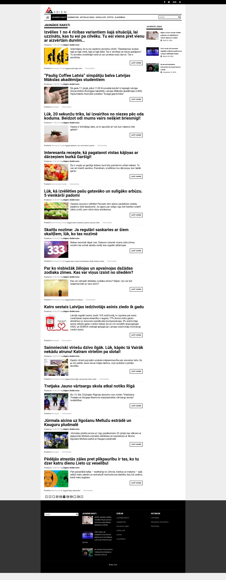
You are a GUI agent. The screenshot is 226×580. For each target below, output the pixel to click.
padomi (92, 145)
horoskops (79, 300)
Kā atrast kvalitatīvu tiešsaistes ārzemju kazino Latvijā (171, 67)
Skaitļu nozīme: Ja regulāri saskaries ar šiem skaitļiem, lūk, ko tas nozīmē (86, 231)
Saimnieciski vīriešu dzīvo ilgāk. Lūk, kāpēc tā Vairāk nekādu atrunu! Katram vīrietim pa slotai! (93, 349)
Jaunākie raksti (59, 17)
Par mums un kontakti (159, 522)
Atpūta (110, 17)
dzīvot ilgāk (74, 379)
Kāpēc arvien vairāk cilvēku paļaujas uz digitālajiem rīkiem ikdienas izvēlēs (171, 35)
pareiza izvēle (94, 223)
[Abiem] (47, 17)
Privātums (155, 526)
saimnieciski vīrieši (85, 379)
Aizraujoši (101, 17)
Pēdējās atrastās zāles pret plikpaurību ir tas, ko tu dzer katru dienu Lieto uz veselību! (91, 461)
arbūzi (74, 223)
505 (71, 497)
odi (78, 145)
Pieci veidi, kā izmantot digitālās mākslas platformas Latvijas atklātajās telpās (171, 51)
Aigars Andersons (71, 45)
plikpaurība (76, 490)
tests (80, 68)
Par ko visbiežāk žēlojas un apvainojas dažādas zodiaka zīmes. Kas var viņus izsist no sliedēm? (88, 270)
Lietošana (155, 518)
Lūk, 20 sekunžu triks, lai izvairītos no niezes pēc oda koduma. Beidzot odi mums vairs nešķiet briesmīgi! (94, 116)
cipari (72, 261)
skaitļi (91, 261)
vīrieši (94, 379)
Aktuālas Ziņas (87, 17)
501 (57, 497)
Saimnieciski (73, 17)
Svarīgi (62, 68)
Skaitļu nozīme (99, 261)
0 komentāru (90, 68)
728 (78, 497)
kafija (70, 490)
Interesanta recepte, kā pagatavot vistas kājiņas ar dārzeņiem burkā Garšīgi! (91, 154)
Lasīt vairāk (136, 63)
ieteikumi (74, 145)
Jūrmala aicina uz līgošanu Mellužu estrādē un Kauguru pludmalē (87, 422)
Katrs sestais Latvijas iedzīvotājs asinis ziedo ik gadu (94, 306)
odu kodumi (84, 145)
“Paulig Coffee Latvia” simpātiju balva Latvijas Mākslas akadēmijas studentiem (87, 77)
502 (61, 497)
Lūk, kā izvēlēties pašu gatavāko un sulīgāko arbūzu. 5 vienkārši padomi (93, 193)
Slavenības (120, 17)
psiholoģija (74, 68)
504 (68, 497)
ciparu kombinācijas (82, 261)
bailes (73, 300)
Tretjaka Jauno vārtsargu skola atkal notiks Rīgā (89, 386)
